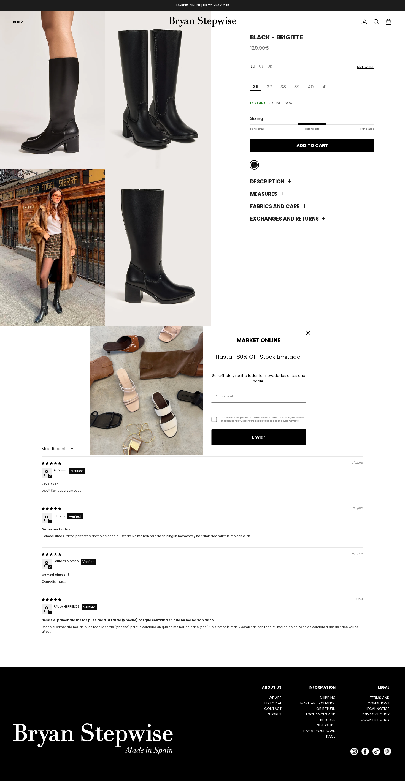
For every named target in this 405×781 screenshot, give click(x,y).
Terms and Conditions (379, 700)
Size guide (365, 66)
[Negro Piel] (254, 165)
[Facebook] (365, 751)
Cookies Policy (375, 719)
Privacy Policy (376, 714)
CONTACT (273, 708)
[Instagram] (354, 751)
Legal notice (378, 708)
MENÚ (18, 21)
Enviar (258, 437)
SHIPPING (328, 697)
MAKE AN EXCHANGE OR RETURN (318, 706)
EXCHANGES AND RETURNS (321, 717)
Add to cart (312, 145)
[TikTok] (376, 751)
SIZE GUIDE (326, 725)
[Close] (308, 332)
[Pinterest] (387, 751)
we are (275, 697)
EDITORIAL (273, 703)
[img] (51, 463)
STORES (275, 714)
